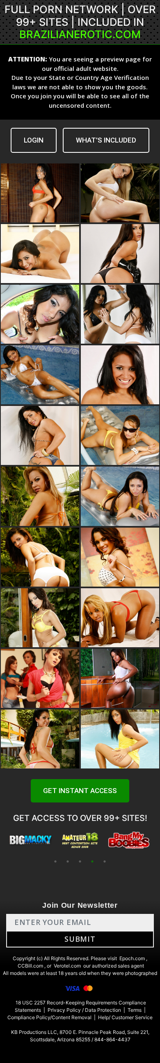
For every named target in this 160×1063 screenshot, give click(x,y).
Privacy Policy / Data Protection (84, 1010)
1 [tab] (55, 861)
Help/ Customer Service (125, 1017)
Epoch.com (132, 958)
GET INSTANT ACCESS (80, 790)
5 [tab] (105, 861)
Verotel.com (67, 966)
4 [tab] (92, 861)
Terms (135, 1010)
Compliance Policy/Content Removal (49, 1017)
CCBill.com (30, 966)
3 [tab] (80, 861)
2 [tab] (68, 861)
